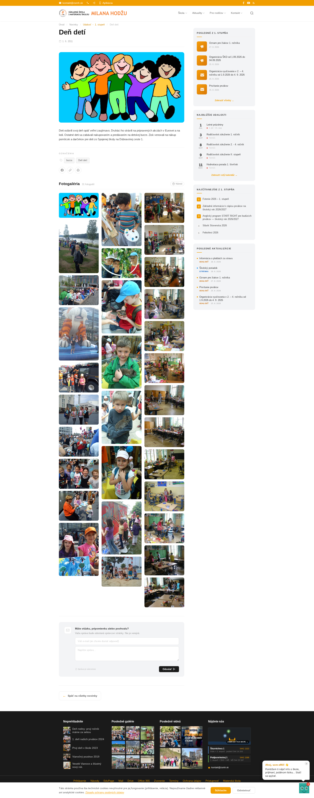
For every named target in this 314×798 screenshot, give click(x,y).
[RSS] (253, 2)
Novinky (73, 24)
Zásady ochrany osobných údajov (104, 792)
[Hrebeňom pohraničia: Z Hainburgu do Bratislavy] (192, 758)
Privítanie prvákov (218, 85)
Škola (181, 12)
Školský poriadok (208, 268)
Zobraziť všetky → (224, 100)
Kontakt (235, 12)
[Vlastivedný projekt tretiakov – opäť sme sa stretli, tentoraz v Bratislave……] (147, 747)
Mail (120, 780)
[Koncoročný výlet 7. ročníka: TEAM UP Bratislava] (147, 762)
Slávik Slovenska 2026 (215, 225)
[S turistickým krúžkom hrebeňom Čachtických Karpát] (170, 758)
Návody (94, 780)
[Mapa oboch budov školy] (229, 736)
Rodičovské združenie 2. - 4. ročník (225, 144)
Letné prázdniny (215, 124)
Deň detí (82, 160)
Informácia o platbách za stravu (216, 258)
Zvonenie (159, 780)
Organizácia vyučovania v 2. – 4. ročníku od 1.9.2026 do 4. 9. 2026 (227, 73)
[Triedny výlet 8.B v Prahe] (133, 762)
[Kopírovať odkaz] (70, 170)
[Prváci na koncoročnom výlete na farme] (118, 762)
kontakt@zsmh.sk (73, 3)
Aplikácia (107, 3)
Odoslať (167, 669)
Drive (131, 780)
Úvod (61, 24)
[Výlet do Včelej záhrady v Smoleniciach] (118, 747)
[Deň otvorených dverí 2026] (192, 736)
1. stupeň (100, 24)
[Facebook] (243, 2)
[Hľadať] (252, 13)
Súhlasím (220, 790)
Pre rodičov (216, 12)
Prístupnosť (212, 780)
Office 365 (144, 780)
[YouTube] (248, 2)
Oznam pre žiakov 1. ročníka (224, 43)
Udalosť (87, 24)
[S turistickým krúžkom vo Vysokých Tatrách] (133, 747)
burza (69, 160)
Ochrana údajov (192, 780)
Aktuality (197, 12)
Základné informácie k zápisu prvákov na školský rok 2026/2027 (224, 208)
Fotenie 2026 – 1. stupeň (216, 199)
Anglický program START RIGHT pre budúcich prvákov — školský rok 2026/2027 (227, 217)
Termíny (173, 780)
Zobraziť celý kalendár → (224, 175)
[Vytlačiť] (78, 170)
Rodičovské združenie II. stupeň (224, 154)
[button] (304, 788)
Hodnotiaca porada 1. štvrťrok (222, 164)
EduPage (109, 780)
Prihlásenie (79, 780)
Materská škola (232, 780)
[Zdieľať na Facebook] (62, 170)
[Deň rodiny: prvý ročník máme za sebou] (118, 733)
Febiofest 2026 (210, 232)
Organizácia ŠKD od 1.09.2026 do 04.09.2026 (227, 59)
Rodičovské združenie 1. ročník (223, 134)
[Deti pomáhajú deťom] (147, 733)
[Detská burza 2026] (133, 733)
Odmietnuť (244, 790)
